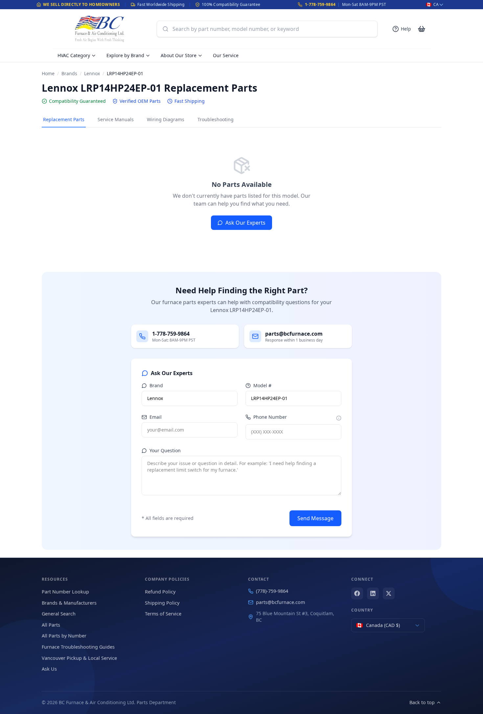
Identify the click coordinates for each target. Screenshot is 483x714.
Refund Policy (160, 592)
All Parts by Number (64, 636)
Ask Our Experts (245, 222)
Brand (156, 385)
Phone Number (270, 417)
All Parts (51, 625)
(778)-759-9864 (272, 591)
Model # (262, 385)
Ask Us (49, 669)
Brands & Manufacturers (69, 603)
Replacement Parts (63, 119)
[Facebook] (357, 593)
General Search (59, 614)
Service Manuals (116, 119)
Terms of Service (163, 614)
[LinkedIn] (373, 593)
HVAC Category (74, 55)
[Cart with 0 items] (422, 29)
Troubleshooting (215, 119)
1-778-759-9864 (320, 4)
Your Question (165, 450)
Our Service (226, 55)
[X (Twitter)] (389, 593)
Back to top (422, 702)
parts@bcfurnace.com (280, 602)
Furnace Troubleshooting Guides (78, 647)
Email (156, 417)
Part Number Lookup (65, 592)
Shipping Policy (162, 603)
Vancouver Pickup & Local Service (79, 658)
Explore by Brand (125, 55)
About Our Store (178, 55)
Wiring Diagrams (165, 119)
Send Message (315, 518)
